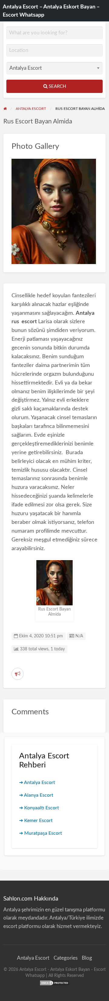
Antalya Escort (33, 958)
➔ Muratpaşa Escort (40, 833)
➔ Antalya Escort (37, 782)
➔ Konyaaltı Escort (39, 807)
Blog (87, 958)
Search (57, 86)
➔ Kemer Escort (36, 820)
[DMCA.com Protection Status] (54, 982)
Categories (66, 958)
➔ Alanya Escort (36, 795)
